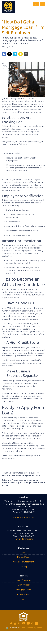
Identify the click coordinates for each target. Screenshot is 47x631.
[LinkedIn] (19, 623)
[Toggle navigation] (42, 4)
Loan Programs (23, 580)
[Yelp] (32, 623)
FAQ (23, 599)
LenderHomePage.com (31, 628)
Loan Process (24, 585)
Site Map (23, 567)
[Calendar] (36, 623)
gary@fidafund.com (23, 539)
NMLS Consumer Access (23, 517)
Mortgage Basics (23, 590)
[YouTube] (23, 623)
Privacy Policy (23, 557)
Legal (23, 552)
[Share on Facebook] (4, 54)
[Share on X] (9, 54)
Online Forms (23, 595)
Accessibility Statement (23, 562)
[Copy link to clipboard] (26, 54)
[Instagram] (15, 623)
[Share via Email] (20, 54)
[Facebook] (11, 623)
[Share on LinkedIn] (15, 54)
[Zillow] (28, 623)
